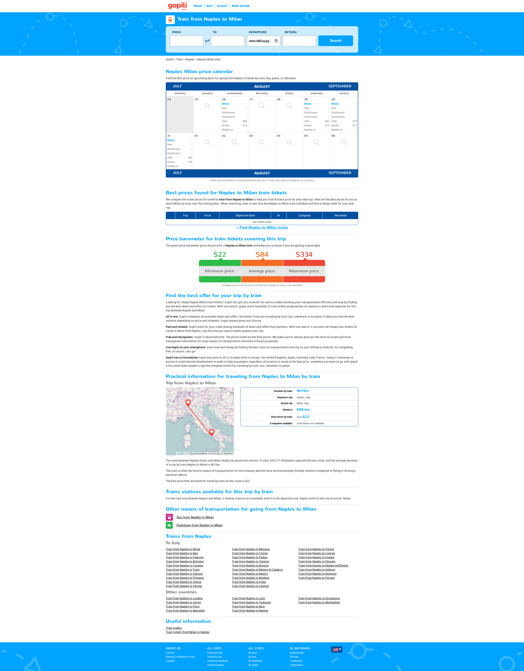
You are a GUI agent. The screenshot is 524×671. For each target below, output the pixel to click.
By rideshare (255, 660)
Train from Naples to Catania (184, 565)
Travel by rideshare (217, 660)
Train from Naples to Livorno (316, 553)
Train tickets (174, 628)
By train (252, 652)
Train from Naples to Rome (183, 549)
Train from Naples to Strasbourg (319, 598)
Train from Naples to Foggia (316, 557)
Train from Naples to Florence (185, 578)
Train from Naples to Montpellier (319, 602)
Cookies (170, 660)
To (215, 32)
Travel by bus (214, 656)
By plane (253, 664)
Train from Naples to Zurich (183, 602)
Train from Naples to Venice (183, 582)
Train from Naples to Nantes (250, 610)
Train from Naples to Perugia (316, 561)
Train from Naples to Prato (249, 582)
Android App (297, 652)
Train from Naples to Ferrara (316, 578)
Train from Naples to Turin (183, 569)
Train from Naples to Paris (183, 606)
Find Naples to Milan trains (263, 227)
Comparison (296, 664)
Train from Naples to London (184, 598)
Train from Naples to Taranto (250, 561)
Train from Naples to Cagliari (250, 586)
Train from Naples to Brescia (250, 565)
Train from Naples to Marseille (185, 610)
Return (291, 32)
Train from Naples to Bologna (185, 561)
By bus (252, 656)
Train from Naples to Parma (316, 549)
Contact (170, 652)
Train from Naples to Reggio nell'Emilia (323, 565)
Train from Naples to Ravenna (317, 574)
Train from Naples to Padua (249, 557)
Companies (296, 660)
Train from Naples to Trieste (250, 553)
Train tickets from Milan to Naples (187, 632)
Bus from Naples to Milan (195, 517)
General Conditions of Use (180, 656)
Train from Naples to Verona (184, 586)
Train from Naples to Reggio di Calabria (257, 569)
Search (336, 40)
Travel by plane (215, 664)
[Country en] (336, 649)
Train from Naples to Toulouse (251, 602)
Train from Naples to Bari (182, 553)
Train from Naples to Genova (184, 574)
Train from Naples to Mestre (250, 574)
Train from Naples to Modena (250, 578)
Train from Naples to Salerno (316, 569)
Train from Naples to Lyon (248, 598)
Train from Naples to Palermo (185, 557)
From (176, 32)
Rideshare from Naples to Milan (199, 525)
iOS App (294, 656)
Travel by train (215, 652)
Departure (258, 32)
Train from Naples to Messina (251, 549)
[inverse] (207, 40)
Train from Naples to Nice (248, 606)
